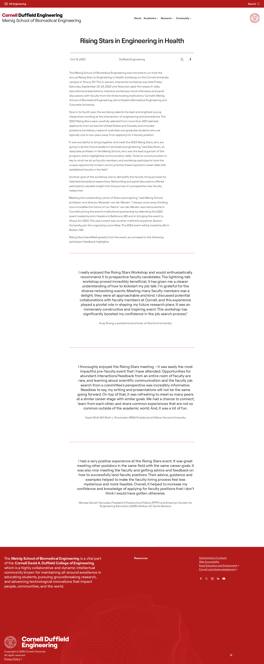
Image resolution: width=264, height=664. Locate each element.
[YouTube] (224, 578)
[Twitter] (181, 59)
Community (183, 18)
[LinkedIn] (218, 578)
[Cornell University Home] (10, 642)
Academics (151, 18)
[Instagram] (212, 578)
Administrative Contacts (213, 557)
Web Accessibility (209, 561)
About (137, 18)
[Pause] (231, 655)
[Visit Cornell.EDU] (255, 22)
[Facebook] (190, 59)
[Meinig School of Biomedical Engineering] (139, 642)
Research (167, 18)
